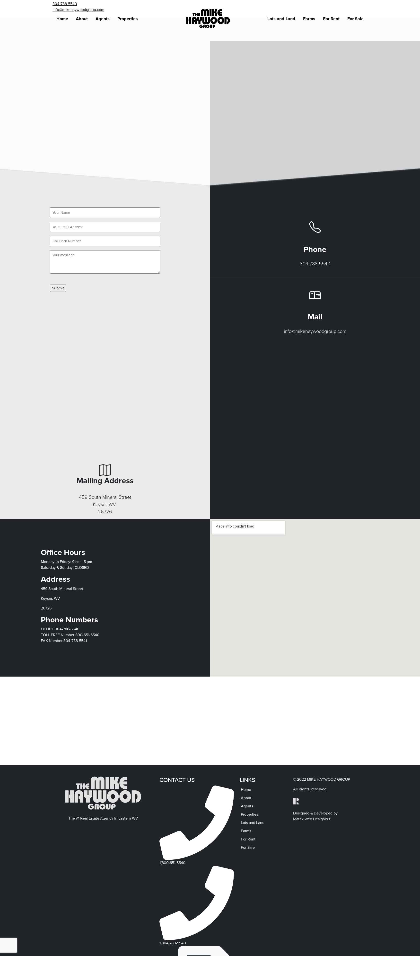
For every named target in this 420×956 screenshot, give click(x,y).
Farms (309, 19)
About (82, 19)
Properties (127, 19)
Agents (103, 19)
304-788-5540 (64, 4)
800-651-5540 (87, 635)
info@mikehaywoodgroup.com (78, 9)
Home (62, 19)
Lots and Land (281, 19)
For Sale (355, 19)
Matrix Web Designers (311, 819)
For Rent (331, 19)
